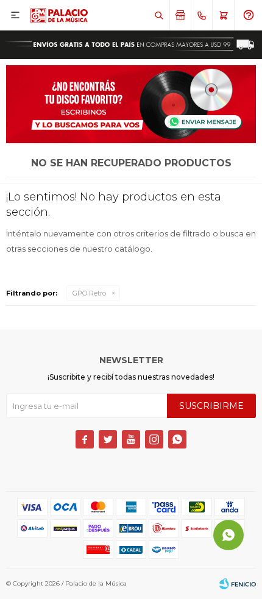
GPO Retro (89, 293)
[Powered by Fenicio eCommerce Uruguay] (237, 584)
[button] (158, 15)
